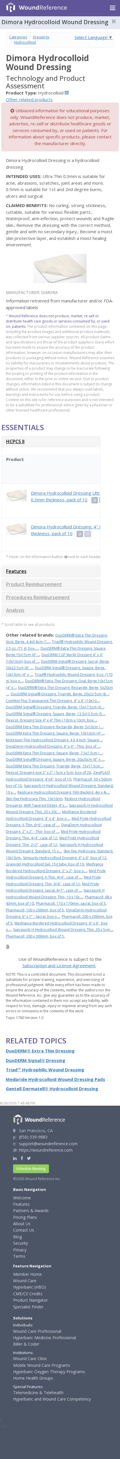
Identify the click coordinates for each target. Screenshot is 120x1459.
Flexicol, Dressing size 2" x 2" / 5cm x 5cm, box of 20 (48, 772)
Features (16, 571)
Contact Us (23, 1230)
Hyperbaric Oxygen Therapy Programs (49, 1371)
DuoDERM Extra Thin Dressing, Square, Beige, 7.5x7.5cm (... (54, 753)
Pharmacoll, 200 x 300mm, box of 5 (35, 936)
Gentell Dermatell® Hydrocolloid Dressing (52, 1088)
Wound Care (24, 1280)
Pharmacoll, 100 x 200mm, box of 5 (35, 910)
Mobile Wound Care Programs (41, 1365)
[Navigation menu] (112, 8)
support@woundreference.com (48, 1143)
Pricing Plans (25, 1217)
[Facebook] (22, 1158)
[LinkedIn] (15, 1158)
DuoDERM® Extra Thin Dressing (40, 1051)
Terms (19, 1256)
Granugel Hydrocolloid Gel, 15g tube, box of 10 (45, 864)
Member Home (27, 1274)
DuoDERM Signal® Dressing (35, 1060)
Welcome (22, 1197)
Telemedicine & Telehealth (38, 1392)
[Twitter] (29, 1158)
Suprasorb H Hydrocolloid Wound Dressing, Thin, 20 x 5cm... (63, 929)
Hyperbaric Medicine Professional (44, 1337)
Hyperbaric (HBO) (29, 1287)
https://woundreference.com (46, 1150)
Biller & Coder (26, 1344)
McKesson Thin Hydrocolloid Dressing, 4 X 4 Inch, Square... (54, 739)
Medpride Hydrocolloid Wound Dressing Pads (55, 1079)
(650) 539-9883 (33, 1137)
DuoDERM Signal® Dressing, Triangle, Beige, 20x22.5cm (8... (59, 694)
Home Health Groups (33, 1378)
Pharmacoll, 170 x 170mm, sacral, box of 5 (71, 903)
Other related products (29, 99)
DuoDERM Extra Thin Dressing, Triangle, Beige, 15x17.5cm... (54, 766)
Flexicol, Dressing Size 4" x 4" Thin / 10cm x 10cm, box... (51, 720)
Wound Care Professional (37, 1331)
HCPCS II (15, 441)
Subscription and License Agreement (59, 965)
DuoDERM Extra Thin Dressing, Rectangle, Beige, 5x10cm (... (54, 726)
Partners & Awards (31, 1210)
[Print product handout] (94, 500)
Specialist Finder (28, 1307)
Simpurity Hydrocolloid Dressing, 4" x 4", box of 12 (64, 857)
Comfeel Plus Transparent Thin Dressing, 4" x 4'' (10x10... (52, 700)
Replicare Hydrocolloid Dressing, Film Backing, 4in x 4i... (63, 792)
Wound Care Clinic (30, 1358)
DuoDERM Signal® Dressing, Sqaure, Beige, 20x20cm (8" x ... (55, 759)
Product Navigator (30, 1300)
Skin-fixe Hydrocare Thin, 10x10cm (34, 798)
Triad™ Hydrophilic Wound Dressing (45, 1070)
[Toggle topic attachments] (112, 21)
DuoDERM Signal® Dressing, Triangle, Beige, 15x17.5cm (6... (54, 707)
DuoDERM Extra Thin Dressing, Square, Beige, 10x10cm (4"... (55, 733)
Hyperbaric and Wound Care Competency (52, 1399)
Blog (17, 1236)
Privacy (20, 1250)
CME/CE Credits (28, 1293)
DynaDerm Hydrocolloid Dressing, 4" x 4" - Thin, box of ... (53, 746)
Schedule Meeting (31, 1168)
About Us (22, 1223)
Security (20, 1243)
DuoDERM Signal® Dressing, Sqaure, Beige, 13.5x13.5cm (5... (55, 713)
